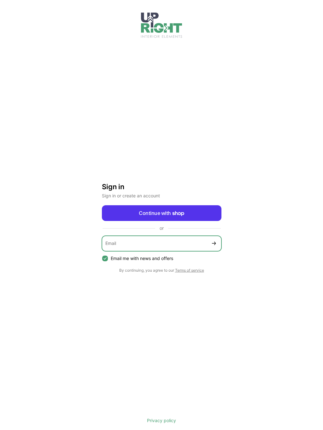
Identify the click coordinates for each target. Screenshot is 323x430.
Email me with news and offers (142, 258)
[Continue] (213, 243)
